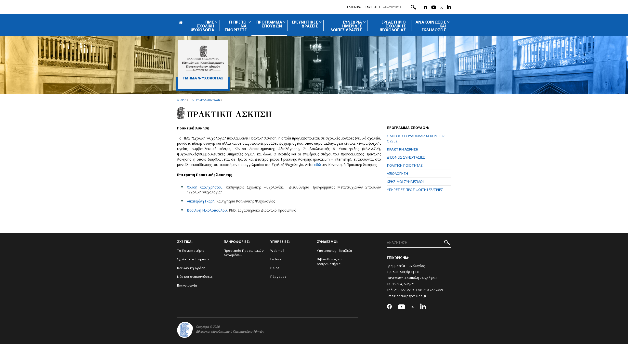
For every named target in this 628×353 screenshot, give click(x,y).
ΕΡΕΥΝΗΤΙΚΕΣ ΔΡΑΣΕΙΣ (305, 24)
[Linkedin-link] (449, 8)
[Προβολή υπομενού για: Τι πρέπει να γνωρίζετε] (249, 22)
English (371, 7)
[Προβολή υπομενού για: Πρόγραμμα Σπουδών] (285, 22)
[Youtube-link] (433, 8)
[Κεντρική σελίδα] (203, 58)
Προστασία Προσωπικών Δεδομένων (243, 252)
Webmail (277, 250)
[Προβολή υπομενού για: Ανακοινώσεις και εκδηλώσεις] (448, 22)
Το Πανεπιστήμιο (191, 250)
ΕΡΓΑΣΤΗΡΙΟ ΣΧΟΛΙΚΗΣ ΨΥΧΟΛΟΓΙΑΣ (393, 26)
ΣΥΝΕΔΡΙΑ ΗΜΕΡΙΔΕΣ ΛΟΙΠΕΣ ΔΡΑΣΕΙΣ (346, 26)
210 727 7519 (404, 290)
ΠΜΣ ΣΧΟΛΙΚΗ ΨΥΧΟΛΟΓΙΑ (202, 26)
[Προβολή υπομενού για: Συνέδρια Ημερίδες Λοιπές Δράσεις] (364, 22)
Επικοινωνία (187, 285)
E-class (276, 259)
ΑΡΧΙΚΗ (181, 99)
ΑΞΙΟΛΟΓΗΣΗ (397, 173)
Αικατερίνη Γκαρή (200, 201)
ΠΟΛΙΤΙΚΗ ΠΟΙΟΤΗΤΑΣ (405, 165)
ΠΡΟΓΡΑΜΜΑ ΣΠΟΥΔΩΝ (269, 24)
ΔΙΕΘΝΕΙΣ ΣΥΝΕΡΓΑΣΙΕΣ (406, 157)
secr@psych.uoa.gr (411, 296)
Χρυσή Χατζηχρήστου (204, 187)
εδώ (318, 164)
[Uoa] (185, 330)
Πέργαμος (278, 276)
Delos (275, 268)
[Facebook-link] (425, 8)
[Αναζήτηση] (413, 8)
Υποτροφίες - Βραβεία (334, 250)
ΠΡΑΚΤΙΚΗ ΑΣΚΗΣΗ (402, 149)
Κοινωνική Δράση (191, 268)
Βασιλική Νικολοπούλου (207, 210)
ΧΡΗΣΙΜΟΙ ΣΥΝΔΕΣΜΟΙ (405, 181)
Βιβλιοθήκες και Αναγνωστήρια (330, 261)
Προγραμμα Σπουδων (204, 99)
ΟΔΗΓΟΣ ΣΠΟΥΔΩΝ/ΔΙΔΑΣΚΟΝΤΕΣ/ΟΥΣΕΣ (416, 138)
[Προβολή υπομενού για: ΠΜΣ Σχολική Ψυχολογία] (217, 22)
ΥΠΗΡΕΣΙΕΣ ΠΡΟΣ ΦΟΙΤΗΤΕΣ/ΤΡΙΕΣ (415, 189)
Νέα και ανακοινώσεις (194, 276)
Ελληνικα (354, 7)
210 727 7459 (433, 290)
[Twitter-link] (441, 8)
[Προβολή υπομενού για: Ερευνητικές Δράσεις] (320, 22)
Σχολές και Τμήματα (193, 259)
